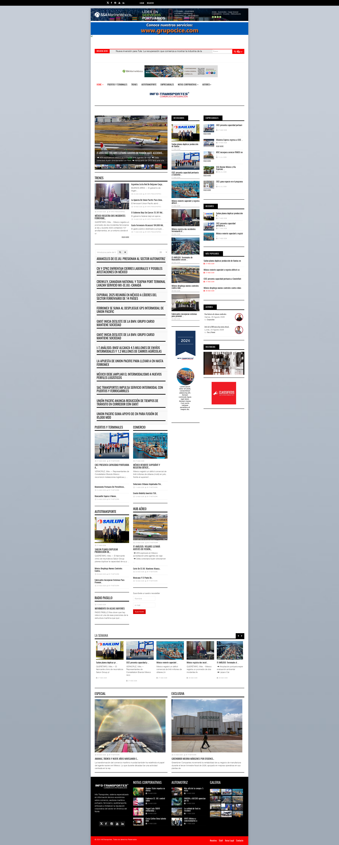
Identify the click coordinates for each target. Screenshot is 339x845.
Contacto (239, 841)
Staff (221, 841)
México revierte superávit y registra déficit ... (185, 202)
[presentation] (238, 635)
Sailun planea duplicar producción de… (106, 551)
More (164, 167)
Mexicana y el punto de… (143, 578)
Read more (125, 237)
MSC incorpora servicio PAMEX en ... (229, 153)
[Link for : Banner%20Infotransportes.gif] (169, 28)
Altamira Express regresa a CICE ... (229, 140)
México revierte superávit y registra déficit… (146, 466)
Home (99, 85)
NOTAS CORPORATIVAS (187, 85)
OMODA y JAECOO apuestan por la (195, 800)
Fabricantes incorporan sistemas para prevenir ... (184, 315)
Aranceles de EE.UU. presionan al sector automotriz (131, 259)
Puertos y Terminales (117, 85)
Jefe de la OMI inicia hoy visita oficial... (217, 327)
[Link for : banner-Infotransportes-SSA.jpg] (169, 14)
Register (150, 3)
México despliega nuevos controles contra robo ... (185, 287)
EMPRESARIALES (167, 85)
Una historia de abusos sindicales (215, 314)
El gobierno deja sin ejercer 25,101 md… (147, 213)
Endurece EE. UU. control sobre (155, 800)
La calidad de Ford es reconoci (192, 810)
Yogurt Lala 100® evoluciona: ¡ (153, 810)
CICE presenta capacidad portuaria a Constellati (222, 279)
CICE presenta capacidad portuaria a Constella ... (185, 174)
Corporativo (211, 320)
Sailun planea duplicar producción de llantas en (222, 261)
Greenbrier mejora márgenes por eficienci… (193, 759)
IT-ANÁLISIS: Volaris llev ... (226, 663)
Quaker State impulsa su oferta (155, 790)
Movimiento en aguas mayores (110, 609)
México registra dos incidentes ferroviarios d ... (184, 230)
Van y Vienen (211, 332)
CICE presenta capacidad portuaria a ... (225, 225)
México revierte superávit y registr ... (229, 235)
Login (142, 3)
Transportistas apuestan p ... (196, 663)
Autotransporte (149, 85)
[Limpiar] (125, 252)
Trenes (134, 85)
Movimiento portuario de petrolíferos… (110, 487)
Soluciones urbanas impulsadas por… (147, 484)
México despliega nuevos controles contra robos (222, 288)
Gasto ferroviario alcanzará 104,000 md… (147, 225)
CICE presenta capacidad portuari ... (229, 126)
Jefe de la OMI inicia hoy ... (166, 663)
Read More (207, 134)
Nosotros (213, 841)
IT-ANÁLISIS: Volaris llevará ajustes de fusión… (146, 548)
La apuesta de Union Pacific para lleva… (147, 200)
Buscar (239, 51)
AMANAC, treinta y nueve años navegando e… (116, 759)
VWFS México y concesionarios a (190, 820)
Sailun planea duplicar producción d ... (229, 214)
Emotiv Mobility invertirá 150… (145, 493)
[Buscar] (120, 252)
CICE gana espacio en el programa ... (229, 183)
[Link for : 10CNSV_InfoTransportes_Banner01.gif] (169, 41)
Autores (206, 85)
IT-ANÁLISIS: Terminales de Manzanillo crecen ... (182, 259)
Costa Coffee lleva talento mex (156, 820)
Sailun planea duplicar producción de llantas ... (185, 145)
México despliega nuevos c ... (106, 663)
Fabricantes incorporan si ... (136, 663)
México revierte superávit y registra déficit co (222, 270)
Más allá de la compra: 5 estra (193, 790)
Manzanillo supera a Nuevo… (106, 496)
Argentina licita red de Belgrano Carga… (147, 184)
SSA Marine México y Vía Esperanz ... (226, 168)
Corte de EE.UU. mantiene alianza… (147, 569)
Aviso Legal (229, 841)
